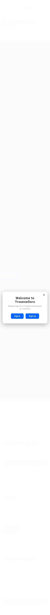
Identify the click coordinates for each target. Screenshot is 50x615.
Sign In (17, 316)
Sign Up (32, 316)
